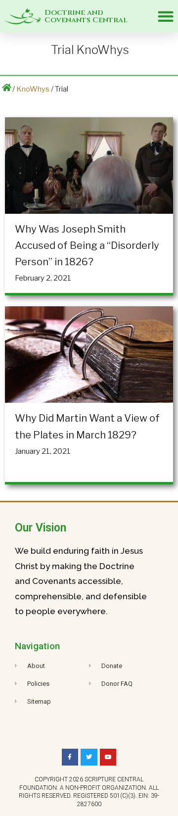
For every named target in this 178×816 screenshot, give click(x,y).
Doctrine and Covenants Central (86, 16)
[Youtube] (108, 757)
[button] (165, 16)
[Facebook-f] (70, 757)
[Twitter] (89, 757)
